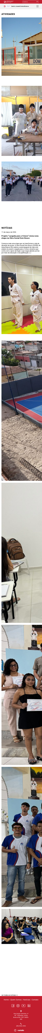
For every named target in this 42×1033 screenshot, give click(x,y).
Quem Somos (16, 999)
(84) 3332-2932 (21, 1026)
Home (6, 999)
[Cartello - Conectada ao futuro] (21, 1030)
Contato (35, 999)
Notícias (26, 999)
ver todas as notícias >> (9, 995)
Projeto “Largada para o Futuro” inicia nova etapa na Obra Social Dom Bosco (19, 237)
